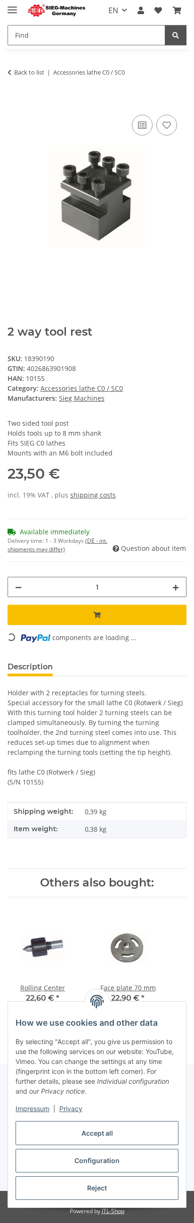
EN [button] (113, 10)
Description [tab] (30, 666)
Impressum (32, 1109)
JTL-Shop (113, 1211)
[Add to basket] (15, 102)
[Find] (175, 35)
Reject (97, 1188)
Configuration (97, 1160)
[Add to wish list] (166, 125)
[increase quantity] (175, 587)
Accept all (97, 1133)
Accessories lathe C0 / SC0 (81, 388)
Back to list (29, 72)
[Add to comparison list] (142, 125)
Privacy (70, 1109)
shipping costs (93, 494)
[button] (140, 10)
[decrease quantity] (18, 587)
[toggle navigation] (12, 6)
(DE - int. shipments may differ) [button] (57, 545)
